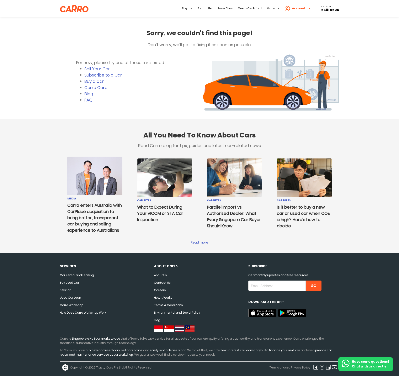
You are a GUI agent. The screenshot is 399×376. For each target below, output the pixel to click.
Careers (160, 290)
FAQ (88, 100)
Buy (185, 8)
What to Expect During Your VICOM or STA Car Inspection (160, 213)
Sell (200, 8)
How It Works (163, 298)
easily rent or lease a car (168, 350)
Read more (199, 242)
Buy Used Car (69, 283)
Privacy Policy (300, 367)
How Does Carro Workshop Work (83, 312)
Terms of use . (279, 367)
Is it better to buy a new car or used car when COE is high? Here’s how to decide (303, 216)
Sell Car (65, 290)
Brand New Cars (220, 8)
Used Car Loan (70, 298)
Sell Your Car (97, 69)
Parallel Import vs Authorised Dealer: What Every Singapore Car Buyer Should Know (234, 216)
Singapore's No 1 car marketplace (96, 338)
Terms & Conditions (168, 305)
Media (71, 198)
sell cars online (132, 350)
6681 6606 (330, 9)
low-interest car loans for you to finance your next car (261, 350)
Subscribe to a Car (103, 75)
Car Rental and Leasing (77, 275)
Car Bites (144, 200)
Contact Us (162, 283)
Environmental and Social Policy (177, 312)
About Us (160, 275)
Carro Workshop (71, 305)
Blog (88, 94)
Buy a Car (94, 81)
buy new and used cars (103, 350)
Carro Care (95, 87)
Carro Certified (250, 8)
